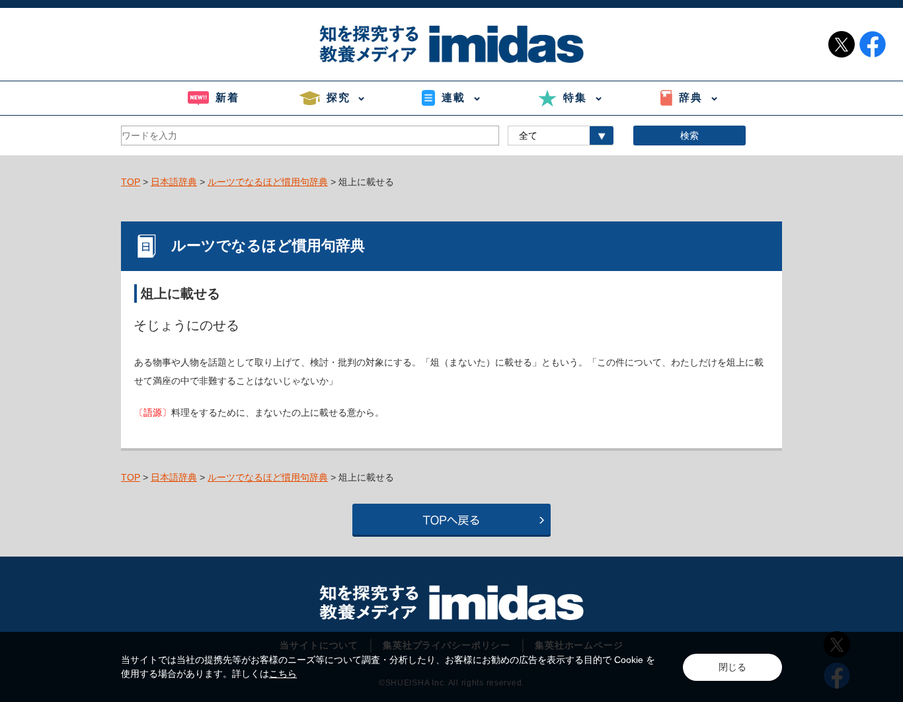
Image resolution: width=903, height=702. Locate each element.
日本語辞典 (174, 181)
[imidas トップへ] (451, 44)
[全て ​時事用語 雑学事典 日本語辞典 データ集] (560, 135)
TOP (130, 181)
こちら (283, 673)
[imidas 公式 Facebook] (872, 44)
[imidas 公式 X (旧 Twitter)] (841, 44)
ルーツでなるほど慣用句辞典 (268, 181)
